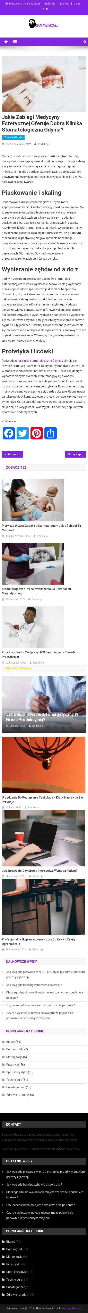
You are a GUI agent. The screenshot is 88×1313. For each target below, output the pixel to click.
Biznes (10, 1041)
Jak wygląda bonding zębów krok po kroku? (34, 985)
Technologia (14, 1079)
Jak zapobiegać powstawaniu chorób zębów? (15, 454)
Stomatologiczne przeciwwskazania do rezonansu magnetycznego (36, 591)
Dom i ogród (14, 1049)
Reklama (50, 3)
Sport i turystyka (16, 1072)
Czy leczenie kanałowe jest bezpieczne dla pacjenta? (40, 1005)
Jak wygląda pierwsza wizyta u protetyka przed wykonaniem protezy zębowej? (45, 974)
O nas (77, 3)
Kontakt (64, 3)
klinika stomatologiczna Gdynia (41, 360)
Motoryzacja (14, 1057)
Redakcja (43, 144)
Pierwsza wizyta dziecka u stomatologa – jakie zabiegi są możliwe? (41, 528)
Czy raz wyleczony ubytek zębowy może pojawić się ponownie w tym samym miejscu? (39, 1015)
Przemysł (12, 1064)
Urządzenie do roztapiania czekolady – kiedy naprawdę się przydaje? (42, 800)
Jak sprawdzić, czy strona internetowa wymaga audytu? (39, 870)
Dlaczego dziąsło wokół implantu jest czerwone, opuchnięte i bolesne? (45, 995)
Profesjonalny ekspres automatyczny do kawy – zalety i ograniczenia (39, 942)
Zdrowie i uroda (13, 137)
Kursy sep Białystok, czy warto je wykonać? (77, 454)
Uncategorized (15, 1087)
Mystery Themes (71, 1308)
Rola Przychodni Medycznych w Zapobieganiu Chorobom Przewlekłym (40, 654)
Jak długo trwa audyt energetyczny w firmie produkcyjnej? (42, 717)
